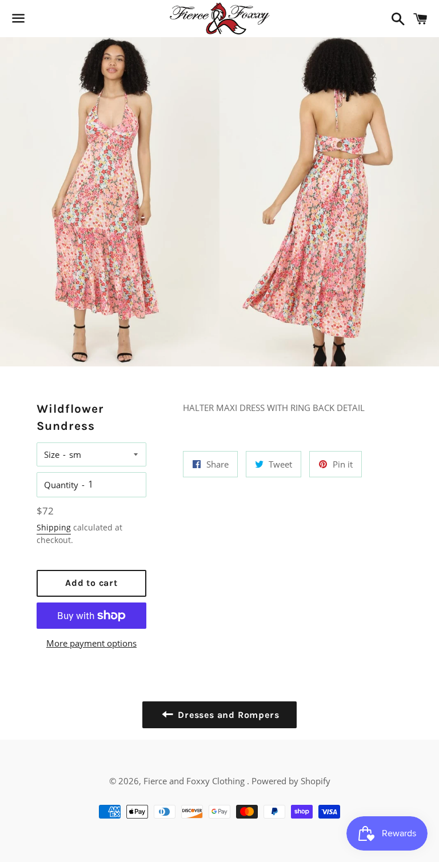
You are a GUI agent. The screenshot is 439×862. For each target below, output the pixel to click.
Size (51, 454)
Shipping (54, 527)
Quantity (61, 484)
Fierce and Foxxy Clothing (195, 781)
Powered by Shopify (291, 781)
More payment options (91, 643)
